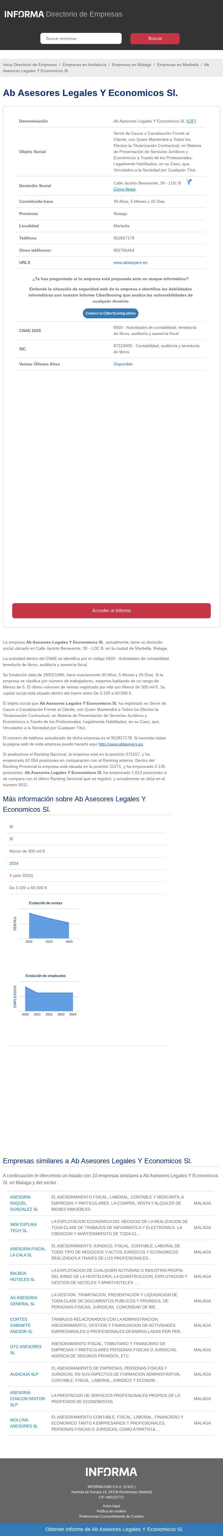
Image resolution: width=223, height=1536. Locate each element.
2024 (14, 863)
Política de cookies (111, 1511)
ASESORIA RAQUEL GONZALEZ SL (24, 1203)
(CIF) (191, 121)
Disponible (123, 364)
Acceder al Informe (111, 610)
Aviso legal (111, 1506)
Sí (11, 826)
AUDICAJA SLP (24, 1374)
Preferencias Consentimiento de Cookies (111, 1516)
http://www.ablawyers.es (121, 744)
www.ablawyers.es (130, 262)
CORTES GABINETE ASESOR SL (21, 1325)
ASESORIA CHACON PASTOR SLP (27, 1398)
